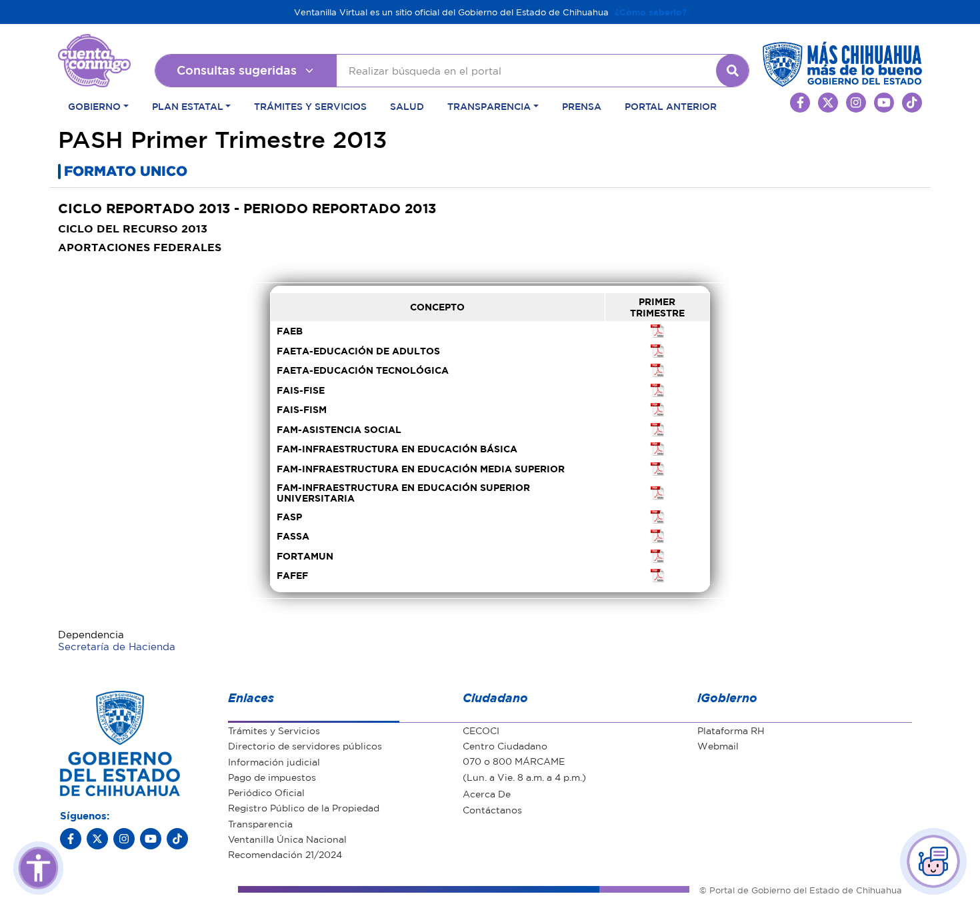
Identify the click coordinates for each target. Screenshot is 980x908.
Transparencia (260, 823)
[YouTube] (150, 838)
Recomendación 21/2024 (285, 854)
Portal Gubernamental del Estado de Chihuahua (94, 43)
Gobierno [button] (94, 106)
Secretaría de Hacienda (116, 646)
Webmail (718, 745)
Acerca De (487, 793)
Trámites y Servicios (310, 106)
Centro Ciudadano (505, 745)
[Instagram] (124, 838)
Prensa (581, 106)
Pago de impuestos (272, 776)
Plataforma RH (731, 730)
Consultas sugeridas (237, 70)
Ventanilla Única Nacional (287, 838)
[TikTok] (177, 838)
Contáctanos (492, 809)
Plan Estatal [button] (187, 106)
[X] (97, 838)
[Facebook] (70, 838)
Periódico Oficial (266, 792)
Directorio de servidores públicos (305, 745)
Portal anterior (671, 106)
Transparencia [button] (489, 106)
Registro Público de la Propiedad (303, 807)
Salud (407, 106)
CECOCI (481, 730)
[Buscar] (732, 70)
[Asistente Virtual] (933, 861)
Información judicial (274, 761)
